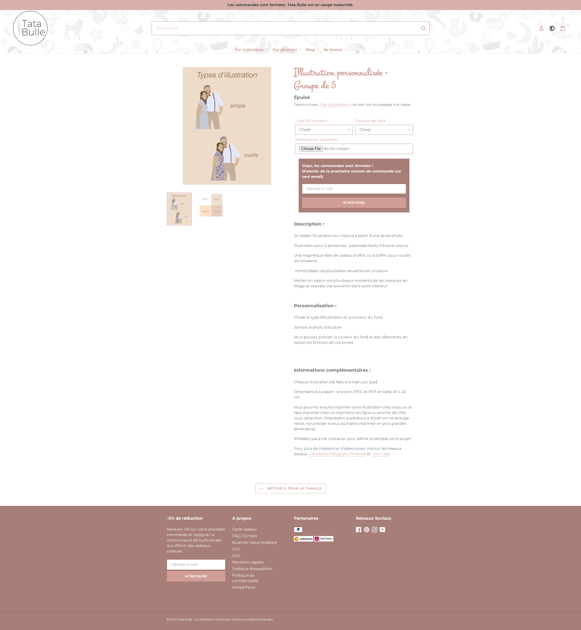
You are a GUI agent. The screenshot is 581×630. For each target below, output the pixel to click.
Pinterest (357, 454)
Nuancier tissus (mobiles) (254, 542)
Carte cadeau (244, 529)
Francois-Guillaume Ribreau (252, 619)
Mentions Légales (248, 562)
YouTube (381, 454)
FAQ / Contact (244, 536)
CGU (236, 556)
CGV (236, 549)
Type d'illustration (311, 121)
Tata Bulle (185, 619)
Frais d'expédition (335, 104)
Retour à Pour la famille (294, 488)
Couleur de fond (370, 121)
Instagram (338, 454)
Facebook (319, 454)
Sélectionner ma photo (316, 140)
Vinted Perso (244, 587)
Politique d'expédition (252, 569)
